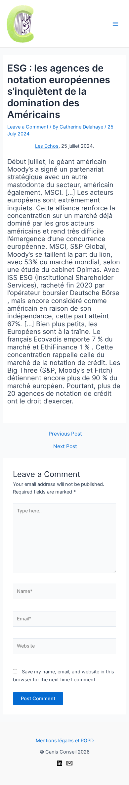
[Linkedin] (60, 763)
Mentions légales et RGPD (65, 741)
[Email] (69, 763)
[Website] (64, 648)
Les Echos (47, 146)
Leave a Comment (27, 127)
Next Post (65, 446)
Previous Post (65, 434)
